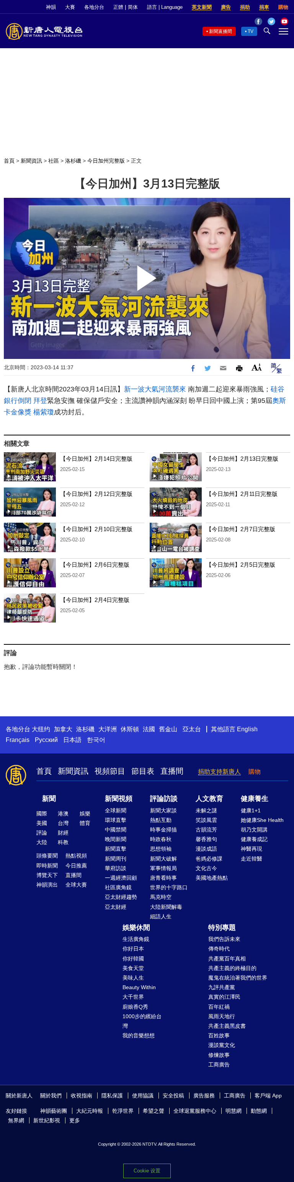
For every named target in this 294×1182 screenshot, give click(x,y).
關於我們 (51, 1095)
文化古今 (206, 868)
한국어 (96, 740)
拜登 (40, 400)
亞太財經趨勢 (121, 897)
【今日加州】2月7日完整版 (240, 529)
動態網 (259, 1111)
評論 (41, 833)
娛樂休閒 (136, 927)
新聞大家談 (163, 810)
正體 (118, 7)
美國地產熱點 (212, 878)
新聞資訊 (31, 161)
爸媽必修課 (209, 859)
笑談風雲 (206, 820)
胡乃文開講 (254, 830)
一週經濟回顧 (121, 878)
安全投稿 (173, 1095)
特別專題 (222, 927)
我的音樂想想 (138, 1035)
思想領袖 (161, 849)
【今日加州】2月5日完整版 (240, 564)
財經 (63, 833)
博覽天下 (47, 875)
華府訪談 (115, 868)
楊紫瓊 (43, 412)
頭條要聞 (47, 856)
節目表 (142, 771)
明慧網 (233, 1111)
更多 (74, 1120)
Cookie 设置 (147, 1171)
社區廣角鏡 (118, 887)
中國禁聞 (115, 830)
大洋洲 (107, 729)
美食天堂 (133, 968)
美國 (41, 823)
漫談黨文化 (221, 1045)
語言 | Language (165, 7)
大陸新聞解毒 (166, 907)
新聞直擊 (115, 849)
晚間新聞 (115, 839)
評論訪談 (164, 798)
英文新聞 (202, 7)
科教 (63, 842)
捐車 (264, 7)
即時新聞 (47, 865)
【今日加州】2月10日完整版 (96, 529)
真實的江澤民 (224, 997)
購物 (283, 7)
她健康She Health (262, 820)
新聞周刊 (115, 859)
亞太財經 (115, 907)
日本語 (72, 740)
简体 (133, 7)
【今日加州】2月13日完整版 (242, 458)
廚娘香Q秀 (135, 1007)
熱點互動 (161, 820)
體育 (85, 823)
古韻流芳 (206, 830)
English (247, 729)
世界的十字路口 (169, 887)
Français (17, 740)
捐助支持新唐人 (219, 771)
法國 (149, 729)
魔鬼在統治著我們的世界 (237, 978)
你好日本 (133, 949)
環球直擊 (115, 820)
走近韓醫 (251, 859)
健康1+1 (251, 810)
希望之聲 (153, 1111)
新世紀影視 (46, 1120)
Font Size (256, 367)
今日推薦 (76, 865)
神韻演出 (47, 885)
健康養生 (254, 798)
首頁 (9, 161)
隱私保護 (112, 1095)
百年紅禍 (219, 1007)
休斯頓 (130, 729)
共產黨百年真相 (227, 958)
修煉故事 (219, 1055)
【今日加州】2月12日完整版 (96, 494)
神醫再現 (251, 849)
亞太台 (192, 729)
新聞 (49, 798)
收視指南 (81, 1095)
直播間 (171, 771)
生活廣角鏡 (135, 939)
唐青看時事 (163, 878)
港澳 (63, 813)
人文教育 (209, 798)
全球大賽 (76, 885)
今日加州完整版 (106, 161)
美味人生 (133, 978)
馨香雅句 (206, 839)
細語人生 (161, 916)
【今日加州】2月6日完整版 (94, 564)
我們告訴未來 (224, 939)
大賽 (70, 7)
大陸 (41, 842)
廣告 (226, 7)
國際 (41, 813)
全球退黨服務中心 (194, 1111)
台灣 (63, 823)
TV (250, 31)
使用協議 (143, 1095)
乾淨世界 (123, 1111)
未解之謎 (206, 810)
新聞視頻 (118, 798)
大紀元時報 (89, 1111)
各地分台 (94, 7)
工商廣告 (219, 1064)
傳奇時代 (219, 949)
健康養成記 (254, 839)
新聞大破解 (163, 859)
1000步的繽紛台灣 (142, 1021)
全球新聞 (115, 810)
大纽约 (41, 729)
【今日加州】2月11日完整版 (242, 494)
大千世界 (133, 997)
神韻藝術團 (53, 1111)
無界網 (16, 1120)
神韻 (51, 7)
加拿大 (63, 729)
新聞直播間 (220, 31)
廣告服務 (204, 1095)
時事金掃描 (163, 830)
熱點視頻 (76, 856)
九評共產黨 (221, 987)
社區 (53, 161)
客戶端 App (268, 1095)
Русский (46, 740)
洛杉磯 (73, 161)
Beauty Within (139, 987)
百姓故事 (219, 1035)
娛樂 (85, 813)
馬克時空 (161, 897)
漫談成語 (206, 849)
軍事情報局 (163, 868)
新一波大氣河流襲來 (155, 389)
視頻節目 (110, 771)
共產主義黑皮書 (227, 1026)
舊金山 (168, 729)
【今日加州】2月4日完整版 (94, 600)
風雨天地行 (221, 1016)
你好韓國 (133, 958)
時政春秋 (161, 839)
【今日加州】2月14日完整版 (96, 458)
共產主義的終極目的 (232, 968)
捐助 (245, 7)
